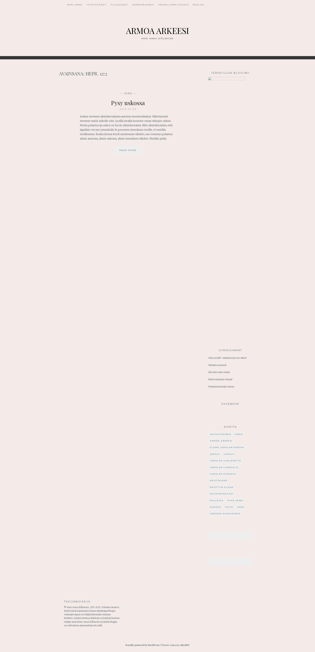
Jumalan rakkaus (223, 474)
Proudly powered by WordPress (142, 645)
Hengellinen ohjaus (173, 4)
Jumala (228, 454)
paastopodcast (222, 493)
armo (239, 434)
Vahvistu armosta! (217, 365)
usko (128, 93)
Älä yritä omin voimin (219, 372)
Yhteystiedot (96, 4)
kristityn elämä (222, 487)
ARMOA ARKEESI (157, 30)
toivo (229, 507)
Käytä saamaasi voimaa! (220, 379)
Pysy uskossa (128, 103)
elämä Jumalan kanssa (227, 447)
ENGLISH (198, 4)
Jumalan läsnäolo (224, 467)
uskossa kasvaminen (225, 513)
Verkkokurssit (143, 4)
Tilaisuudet (119, 4)
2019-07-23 (128, 109)
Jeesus (215, 454)
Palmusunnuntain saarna (221, 386)
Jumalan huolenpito (225, 460)
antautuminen (220, 434)
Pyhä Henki (235, 500)
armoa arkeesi (221, 441)
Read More (130, 152)
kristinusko (219, 480)
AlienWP (184, 645)
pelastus (216, 500)
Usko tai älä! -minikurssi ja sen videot (227, 358)
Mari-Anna (75, 4)
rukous (215, 507)
